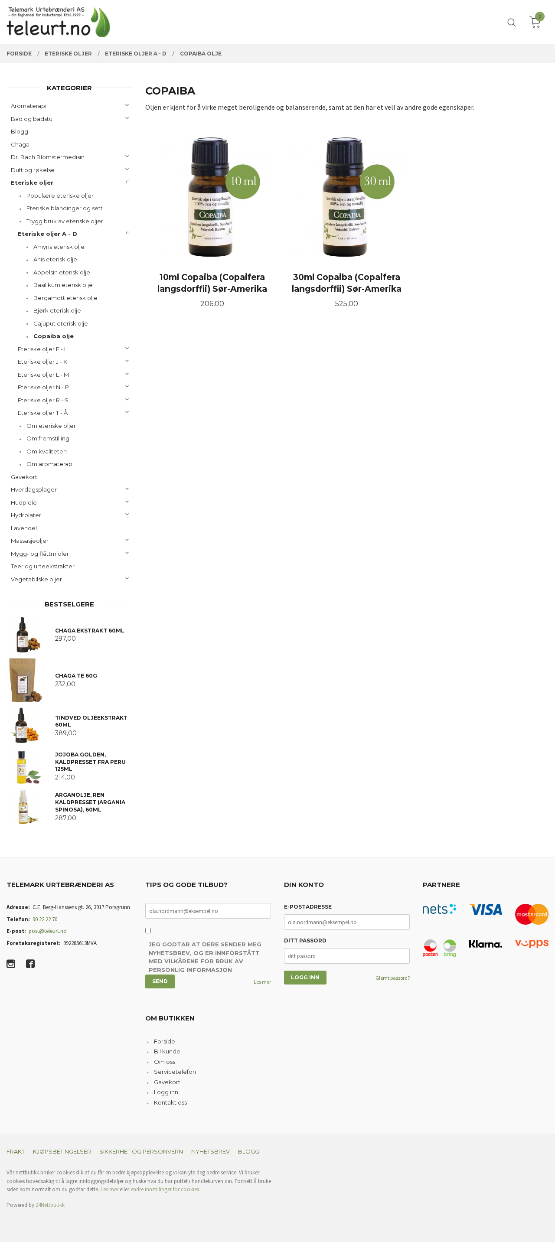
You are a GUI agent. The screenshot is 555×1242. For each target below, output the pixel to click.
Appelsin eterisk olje (61, 272)
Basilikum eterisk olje (63, 284)
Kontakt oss (170, 1102)
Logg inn (166, 1092)
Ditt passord (305, 940)
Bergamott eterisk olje (65, 297)
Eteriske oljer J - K (42, 361)
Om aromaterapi (50, 463)
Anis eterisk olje (55, 259)
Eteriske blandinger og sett (64, 208)
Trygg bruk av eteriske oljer (64, 221)
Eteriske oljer (32, 182)
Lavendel (24, 528)
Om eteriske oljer (51, 425)
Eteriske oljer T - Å (43, 412)
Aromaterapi (28, 105)
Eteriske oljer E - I (41, 349)
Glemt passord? (392, 978)
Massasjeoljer (30, 540)
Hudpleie (24, 502)
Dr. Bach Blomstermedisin (48, 156)
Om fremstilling (47, 438)
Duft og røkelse (33, 169)
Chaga (20, 144)
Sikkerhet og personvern (141, 1151)
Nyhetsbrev (210, 1151)
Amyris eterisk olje (59, 246)
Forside (164, 1041)
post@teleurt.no (48, 931)
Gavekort (24, 476)
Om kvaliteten (46, 451)
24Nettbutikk (50, 1205)
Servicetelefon (175, 1071)
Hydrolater (26, 515)
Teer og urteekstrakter (43, 566)
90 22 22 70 (45, 919)
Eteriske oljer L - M (43, 374)
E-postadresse (308, 906)
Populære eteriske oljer (60, 195)
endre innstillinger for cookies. (165, 1189)
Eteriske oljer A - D (47, 233)
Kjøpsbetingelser (62, 1151)
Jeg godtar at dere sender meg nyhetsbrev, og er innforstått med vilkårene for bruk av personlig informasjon (205, 957)
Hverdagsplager (34, 489)
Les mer (262, 981)
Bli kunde (167, 1051)
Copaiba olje (53, 336)
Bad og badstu (31, 118)
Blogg (19, 131)
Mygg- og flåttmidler (40, 553)
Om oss (164, 1061)
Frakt (16, 1151)
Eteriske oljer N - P (43, 387)
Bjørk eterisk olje (57, 310)
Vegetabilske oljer (36, 579)
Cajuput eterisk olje (60, 323)
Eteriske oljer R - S (43, 400)
